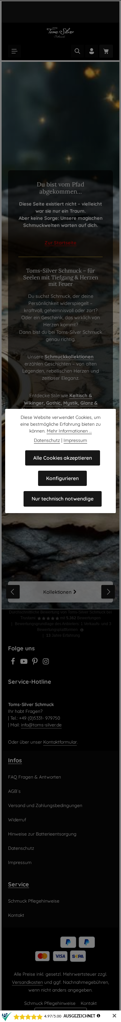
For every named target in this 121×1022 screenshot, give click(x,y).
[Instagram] (45, 663)
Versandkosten (27, 982)
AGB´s (14, 791)
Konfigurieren (62, 478)
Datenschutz (21, 848)
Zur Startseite (60, 243)
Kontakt (16, 915)
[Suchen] (77, 51)
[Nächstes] (108, 592)
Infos (15, 760)
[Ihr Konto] (91, 51)
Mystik (70, 403)
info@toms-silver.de (41, 725)
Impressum (20, 862)
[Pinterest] (35, 663)
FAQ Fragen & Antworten (34, 777)
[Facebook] (13, 663)
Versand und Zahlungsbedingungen (45, 805)
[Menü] (14, 51)
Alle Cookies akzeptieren (62, 458)
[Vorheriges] (13, 592)
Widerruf (17, 820)
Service (18, 884)
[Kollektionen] (60, 592)
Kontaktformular (60, 742)
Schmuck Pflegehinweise (33, 901)
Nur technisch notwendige (63, 498)
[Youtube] (24, 663)
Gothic (53, 403)
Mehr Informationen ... (69, 431)
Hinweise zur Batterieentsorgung (42, 834)
